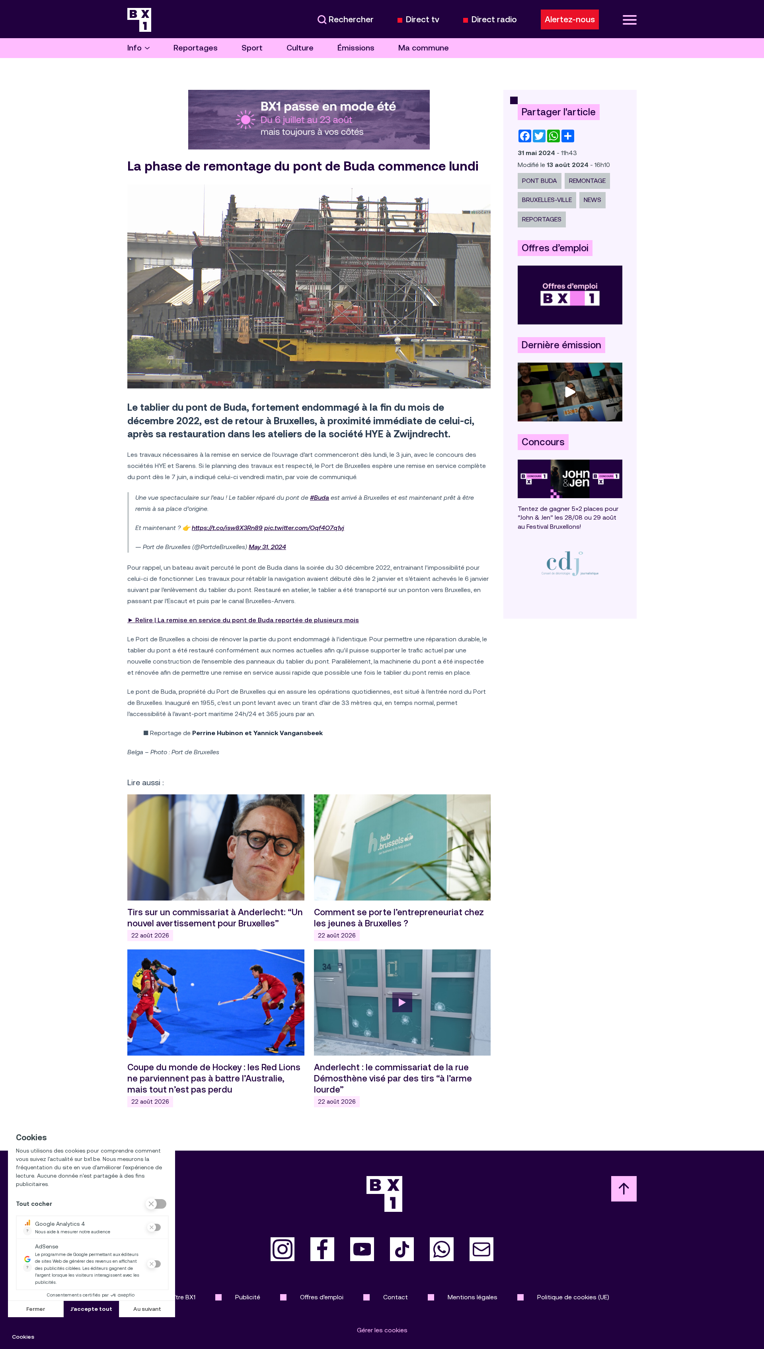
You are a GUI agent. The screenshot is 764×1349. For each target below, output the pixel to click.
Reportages (195, 48)
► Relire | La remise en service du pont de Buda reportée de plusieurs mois (243, 620)
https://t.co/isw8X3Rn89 (227, 527)
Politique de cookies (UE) (573, 1297)
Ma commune (423, 48)
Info (134, 48)
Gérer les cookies (382, 1330)
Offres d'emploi (321, 1297)
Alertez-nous (570, 19)
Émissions (355, 48)
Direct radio (494, 19)
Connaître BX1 (175, 1297)
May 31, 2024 (267, 546)
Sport (252, 48)
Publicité (247, 1297)
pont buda (539, 180)
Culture (300, 48)
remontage (587, 180)
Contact (395, 1297)
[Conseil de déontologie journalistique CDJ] (570, 563)
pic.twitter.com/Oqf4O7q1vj (304, 527)
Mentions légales (472, 1297)
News (592, 199)
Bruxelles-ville (547, 199)
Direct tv (422, 19)
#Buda (319, 497)
